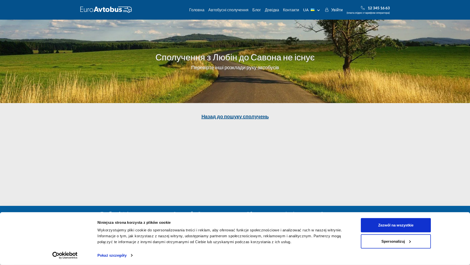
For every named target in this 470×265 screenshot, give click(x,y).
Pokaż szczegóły (112, 255)
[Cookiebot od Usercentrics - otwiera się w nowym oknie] (65, 255)
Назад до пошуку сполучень (235, 116)
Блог (256, 9)
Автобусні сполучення (228, 9)
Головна (196, 9)
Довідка (272, 9)
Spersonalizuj (393, 241)
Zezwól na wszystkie (395, 225)
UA (306, 9)
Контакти (291, 9)
